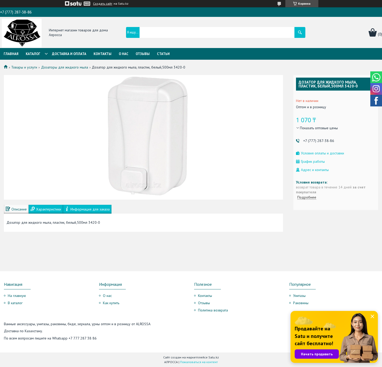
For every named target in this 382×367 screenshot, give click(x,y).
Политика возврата (213, 310)
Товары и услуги (24, 67)
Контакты (102, 54)
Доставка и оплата (69, 54)
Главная (11, 54)
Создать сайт (102, 3)
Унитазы (299, 295)
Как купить (111, 303)
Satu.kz (213, 357)
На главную (17, 295)
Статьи (163, 54)
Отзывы (143, 54)
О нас (123, 54)
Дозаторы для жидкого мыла (64, 67)
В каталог (15, 303)
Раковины (300, 303)
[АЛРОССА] (22, 32)
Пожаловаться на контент (199, 362)
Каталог (33, 54)
